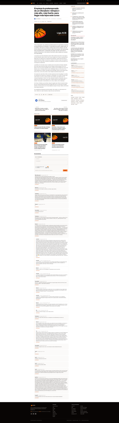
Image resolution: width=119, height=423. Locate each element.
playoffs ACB (73, 101)
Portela (76, 104)
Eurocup (54, 415)
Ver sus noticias (64, 100)
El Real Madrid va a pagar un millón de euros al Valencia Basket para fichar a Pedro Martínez (77, 38)
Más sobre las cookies (75, 420)
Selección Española (83, 408)
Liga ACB (38, 6)
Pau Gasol (77, 101)
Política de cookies (69, 420)
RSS (81, 0)
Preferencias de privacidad (85, 420)
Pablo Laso (80, 98)
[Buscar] (88, 3)
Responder (37, 184)
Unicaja (80, 97)
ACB (53, 407)
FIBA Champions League (84, 412)
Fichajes (54, 411)
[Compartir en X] (41, 21)
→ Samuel (41, 273)
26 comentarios (59, 18)
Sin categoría (74, 408)
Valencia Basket (81, 101)
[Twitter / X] (31, 414)
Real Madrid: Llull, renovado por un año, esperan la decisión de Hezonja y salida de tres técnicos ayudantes (77, 55)
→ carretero (41, 260)
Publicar (65, 170)
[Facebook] (33, 414)
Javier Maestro (37, 18)
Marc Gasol (72, 104)
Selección (54, 412)
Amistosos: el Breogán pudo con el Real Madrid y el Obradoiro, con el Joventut (78, 27)
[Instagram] (36, 414)
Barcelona (76, 97)
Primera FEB (82, 413)
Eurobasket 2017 (74, 413)
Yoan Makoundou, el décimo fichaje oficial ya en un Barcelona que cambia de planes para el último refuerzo (78, 17)
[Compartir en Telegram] (45, 21)
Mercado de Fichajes (83, 407)
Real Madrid (72, 97)
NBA (72, 407)
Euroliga (83, 97)
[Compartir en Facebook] (43, 21)
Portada (35, 6)
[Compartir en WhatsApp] (39, 21)
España (72, 98)
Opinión (54, 416)
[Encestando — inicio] (32, 3)
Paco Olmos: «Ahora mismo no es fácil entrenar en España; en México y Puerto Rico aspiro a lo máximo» (59, 128)
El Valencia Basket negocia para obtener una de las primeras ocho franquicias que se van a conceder (78, 22)
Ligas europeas (74, 411)
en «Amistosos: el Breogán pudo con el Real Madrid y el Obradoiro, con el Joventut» (77, 68)
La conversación (78, 0)
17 (41, 131)
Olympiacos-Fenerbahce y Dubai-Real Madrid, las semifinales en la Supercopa (78, 9)
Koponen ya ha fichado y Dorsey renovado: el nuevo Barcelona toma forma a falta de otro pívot (58, 146)
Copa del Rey (55, 413)
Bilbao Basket (76, 98)
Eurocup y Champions (83, 411)
